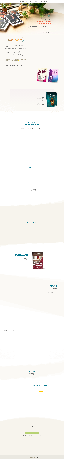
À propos (35, 1)
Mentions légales (42, 457)
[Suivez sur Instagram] (32, 457)
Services (30, 1)
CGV (47, 457)
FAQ (37, 457)
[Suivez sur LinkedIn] (34, 457)
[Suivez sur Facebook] (31, 457)
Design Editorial (24, 1)
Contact (45, 1)
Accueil (18, 1)
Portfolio (40, 1)
